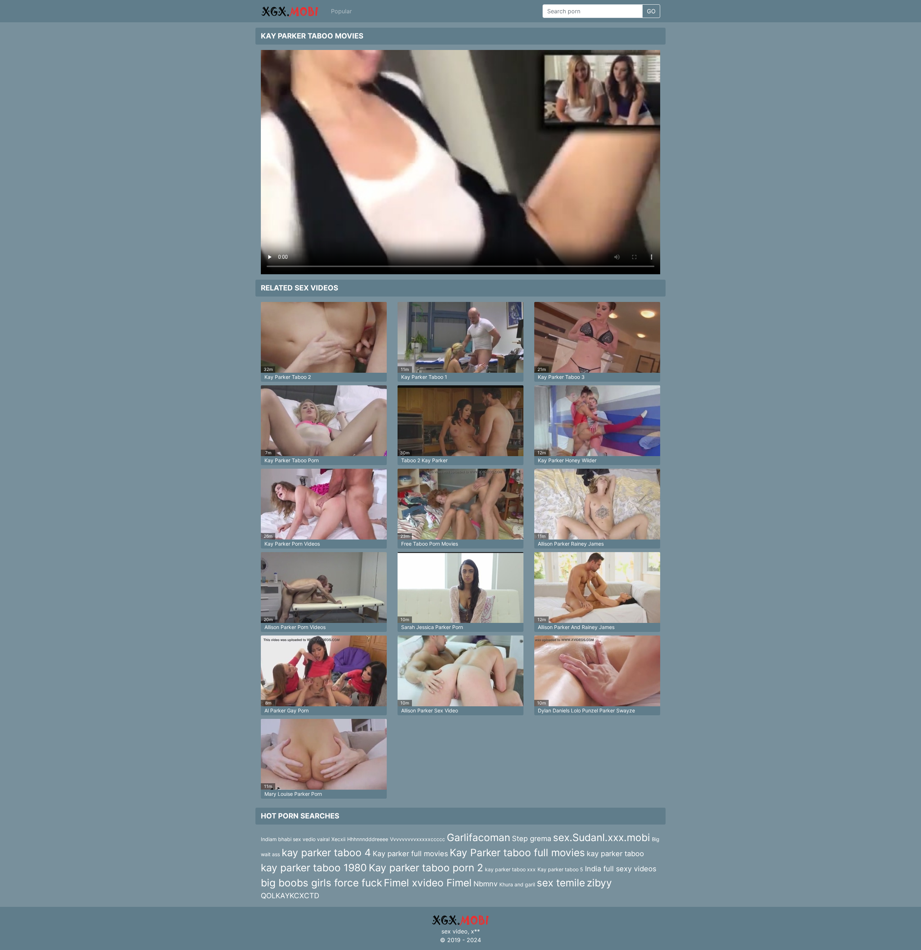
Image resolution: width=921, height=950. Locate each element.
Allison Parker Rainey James (571, 544)
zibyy (599, 883)
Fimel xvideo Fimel (428, 883)
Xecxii (338, 839)
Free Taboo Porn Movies (429, 544)
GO (651, 11)
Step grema (531, 838)
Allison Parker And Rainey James (576, 627)
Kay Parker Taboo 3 (561, 377)
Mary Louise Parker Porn (293, 794)
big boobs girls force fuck (321, 883)
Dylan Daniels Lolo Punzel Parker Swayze (586, 710)
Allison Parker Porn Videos (295, 627)
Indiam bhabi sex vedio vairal (295, 839)
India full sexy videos (620, 868)
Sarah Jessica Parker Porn (432, 627)
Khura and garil (517, 884)
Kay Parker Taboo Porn (291, 460)
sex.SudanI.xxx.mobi (601, 837)
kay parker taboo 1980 (314, 868)
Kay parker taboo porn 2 (426, 868)
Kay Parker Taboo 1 (424, 377)
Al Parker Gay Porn (286, 710)
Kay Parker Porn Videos (292, 544)
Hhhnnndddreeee (367, 839)
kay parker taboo (615, 853)
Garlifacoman (478, 837)
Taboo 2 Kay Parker (424, 460)
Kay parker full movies (410, 853)
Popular (341, 11)
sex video (454, 931)
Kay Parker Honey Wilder (567, 460)
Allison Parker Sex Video (429, 710)
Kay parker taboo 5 (560, 869)
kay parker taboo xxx (510, 869)
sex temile (561, 883)
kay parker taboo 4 (326, 852)
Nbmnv (485, 884)
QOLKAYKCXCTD (290, 895)
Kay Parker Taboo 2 (287, 377)
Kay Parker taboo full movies (517, 852)
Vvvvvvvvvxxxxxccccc (417, 839)
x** (475, 931)
